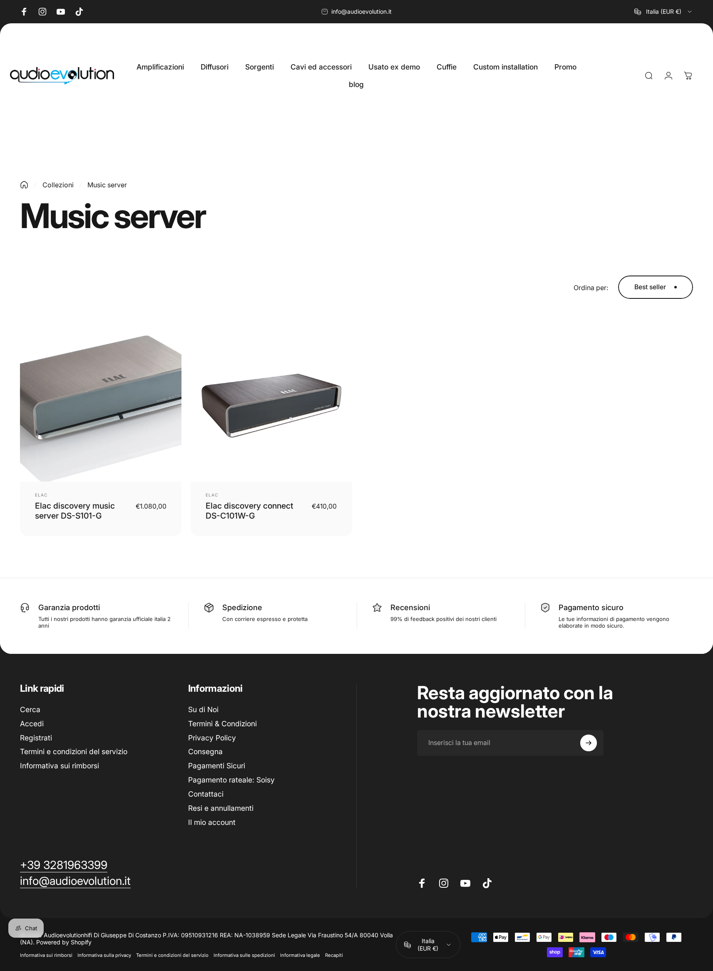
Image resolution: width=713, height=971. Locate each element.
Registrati (36, 737)
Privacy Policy (212, 737)
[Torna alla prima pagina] (24, 185)
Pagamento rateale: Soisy (231, 779)
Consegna (205, 751)
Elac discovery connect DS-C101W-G (249, 511)
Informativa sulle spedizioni (244, 955)
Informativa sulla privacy (104, 955)
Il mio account (212, 821)
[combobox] (663, 11)
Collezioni (58, 185)
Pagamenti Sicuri (216, 765)
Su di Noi (203, 709)
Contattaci (206, 794)
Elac (41, 494)
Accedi (32, 723)
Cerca (30, 709)
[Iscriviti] (588, 743)
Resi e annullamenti (220, 807)
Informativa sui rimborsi (59, 765)
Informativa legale (300, 955)
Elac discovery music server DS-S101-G (75, 511)
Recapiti (334, 955)
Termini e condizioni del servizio (73, 751)
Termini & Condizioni (222, 723)
